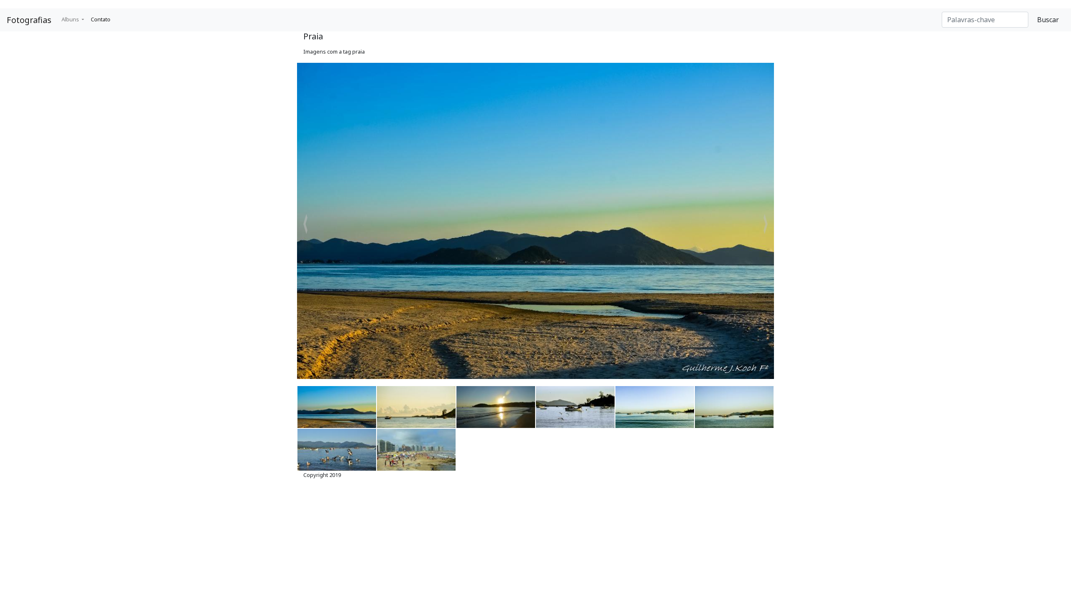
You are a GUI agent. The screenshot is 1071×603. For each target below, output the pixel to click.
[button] (305, 224)
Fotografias (29, 20)
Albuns (70, 19)
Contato (100, 19)
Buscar (1048, 19)
